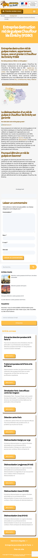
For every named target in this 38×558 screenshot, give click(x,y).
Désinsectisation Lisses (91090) (16, 491)
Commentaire (7, 212)
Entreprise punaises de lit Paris (18, 545)
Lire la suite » (9, 356)
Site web (5, 250)
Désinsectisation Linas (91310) (16, 515)
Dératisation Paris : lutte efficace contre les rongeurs (16, 392)
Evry (16, 79)
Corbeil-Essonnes (22, 79)
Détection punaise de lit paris (18, 286)
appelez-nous (30, 68)
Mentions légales (18, 541)
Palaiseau (33, 79)
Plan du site (19, 549)
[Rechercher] (33, 267)
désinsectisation (23, 140)
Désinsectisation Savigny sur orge (17, 440)
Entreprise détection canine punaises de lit (12, 296)
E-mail (5, 243)
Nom (5, 235)
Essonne (21, 138)
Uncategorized (13, 16)
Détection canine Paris (12, 417)
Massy (29, 79)
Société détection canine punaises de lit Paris (13, 300)
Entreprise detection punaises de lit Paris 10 (17, 338)
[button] (34, 11)
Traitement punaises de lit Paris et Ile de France (18, 365)
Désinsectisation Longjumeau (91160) (18, 464)
